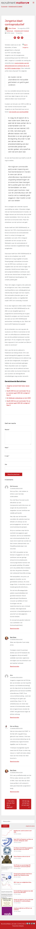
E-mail (7, 456)
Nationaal (10, 31)
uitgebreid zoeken (30, 826)
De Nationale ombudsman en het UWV (19, 398)
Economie (4, 6)
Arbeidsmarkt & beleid (15, 6)
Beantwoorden (14, 628)
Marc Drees (12, 28)
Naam (7, 447)
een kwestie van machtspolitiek (18, 112)
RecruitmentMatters (6, 923)
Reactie (7, 429)
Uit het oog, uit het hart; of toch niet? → (25, 804)
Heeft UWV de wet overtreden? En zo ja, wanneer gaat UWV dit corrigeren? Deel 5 (18, 403)
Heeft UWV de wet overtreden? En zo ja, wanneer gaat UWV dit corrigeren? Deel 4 (18, 393)
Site (6, 464)
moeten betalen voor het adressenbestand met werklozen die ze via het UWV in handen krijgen (17, 65)
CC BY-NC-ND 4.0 (21, 923)
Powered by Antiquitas (18, 926)
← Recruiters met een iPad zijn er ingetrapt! (11, 804)
